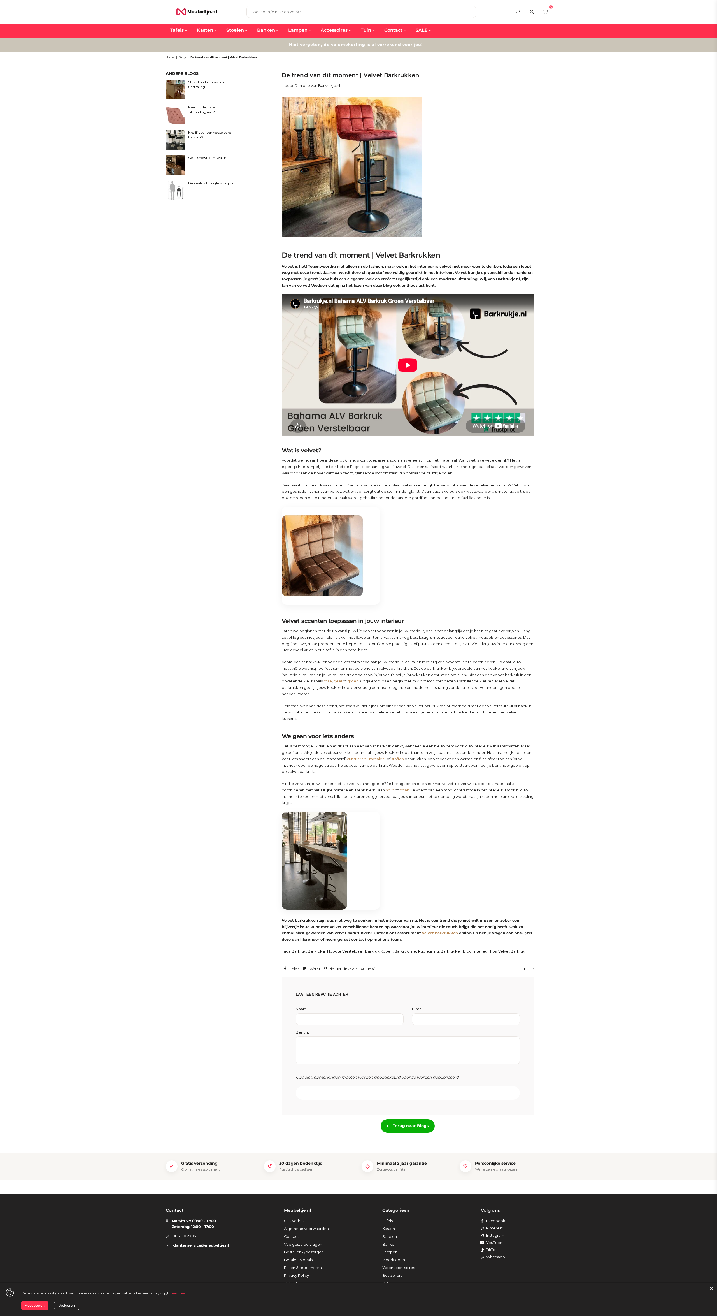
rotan (404, 790)
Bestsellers (392, 1275)
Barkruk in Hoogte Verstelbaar (335, 951)
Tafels (177, 30)
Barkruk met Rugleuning (416, 951)
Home (170, 57)
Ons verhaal (295, 1220)
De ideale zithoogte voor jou (210, 183)
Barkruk (299, 951)
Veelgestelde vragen (303, 1244)
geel (338, 681)
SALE (422, 30)
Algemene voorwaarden (306, 1228)
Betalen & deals (298, 1259)
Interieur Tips (485, 951)
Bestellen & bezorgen (304, 1252)
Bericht (302, 1032)
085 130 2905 (184, 1236)
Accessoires (335, 30)
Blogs (182, 57)
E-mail (417, 1009)
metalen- (377, 759)
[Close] (711, 1288)
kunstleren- (357, 759)
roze (327, 681)
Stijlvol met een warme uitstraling (206, 84)
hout (390, 790)
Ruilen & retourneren (303, 1267)
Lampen (298, 30)
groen (352, 681)
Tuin (366, 30)
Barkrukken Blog (456, 951)
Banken (266, 30)
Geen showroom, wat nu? (209, 158)
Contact (394, 30)
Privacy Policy (296, 1275)
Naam (301, 1009)
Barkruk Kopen (379, 951)
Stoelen (235, 30)
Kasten (205, 30)
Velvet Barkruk (511, 951)
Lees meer (178, 1293)
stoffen (397, 759)
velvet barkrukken (440, 933)
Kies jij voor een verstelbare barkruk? (209, 134)
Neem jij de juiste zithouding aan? (201, 109)
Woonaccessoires (398, 1267)
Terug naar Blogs (411, 1125)
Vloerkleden (393, 1259)
